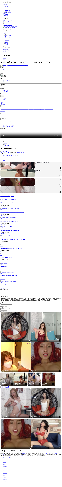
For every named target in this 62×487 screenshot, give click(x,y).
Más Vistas (5, 51)
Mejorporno (2, 152)
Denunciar (7, 145)
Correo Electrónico (4, 305)
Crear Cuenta (5, 91)
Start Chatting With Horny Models (5, 383)
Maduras (4, 33)
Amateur (7, 40)
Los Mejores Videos (4, 289)
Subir (4, 59)
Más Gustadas (5, 52)
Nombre (2, 302)
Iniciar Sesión (5, 90)
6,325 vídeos (7, 152)
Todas (6, 44)
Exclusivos (5, 4)
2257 (4, 464)
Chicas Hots (11, 22)
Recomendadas (6, 50)
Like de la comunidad (20, 152)
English (7, 81)
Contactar (5, 470)
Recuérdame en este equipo (7, 121)
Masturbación (8, 37)
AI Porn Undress (13, 26)
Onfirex (8, 21)
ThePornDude (12, 27)
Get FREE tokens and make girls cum (42, 162)
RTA (4, 475)
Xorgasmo (5, 481)
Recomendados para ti (7, 196)
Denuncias (5, 473)
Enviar (5, 311)
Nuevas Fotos (5, 49)
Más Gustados (8, 12)
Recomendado (5, 15)
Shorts (4, 13)
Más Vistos (7, 11)
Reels (1, 103)
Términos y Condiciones (7, 457)
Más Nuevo (7, 8)
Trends (6, 6)
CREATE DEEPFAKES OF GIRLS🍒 (10, 155)
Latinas (6, 42)
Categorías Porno (47, 453)
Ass (3, 157)
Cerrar (2, 311)
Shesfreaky (5, 479)
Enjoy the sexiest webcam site (6, 370)
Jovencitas (5, 32)
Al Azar (6, 7)
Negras (6, 36)
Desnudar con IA (13, 24)
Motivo (2, 307)
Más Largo (7, 10)
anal (3, 158)
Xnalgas (4, 477)
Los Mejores (5, 14)
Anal (6, 41)
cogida (4, 160)
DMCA (4, 462)
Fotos (4, 70)
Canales (4, 58)
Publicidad (5, 466)
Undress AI (10, 25)
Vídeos (4, 69)
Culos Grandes (8, 43)
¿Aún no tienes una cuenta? (8, 126)
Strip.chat (36, 163)
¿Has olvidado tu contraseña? (8, 125)
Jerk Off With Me (38, 186)
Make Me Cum (38, 170)
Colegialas (7, 38)
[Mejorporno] (3, 151)
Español (8, 80)
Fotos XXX (23, 455)
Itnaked (4, 483)
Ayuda (4, 468)
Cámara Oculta (8, 35)
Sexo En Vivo (10, 20)
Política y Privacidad (7, 459)
